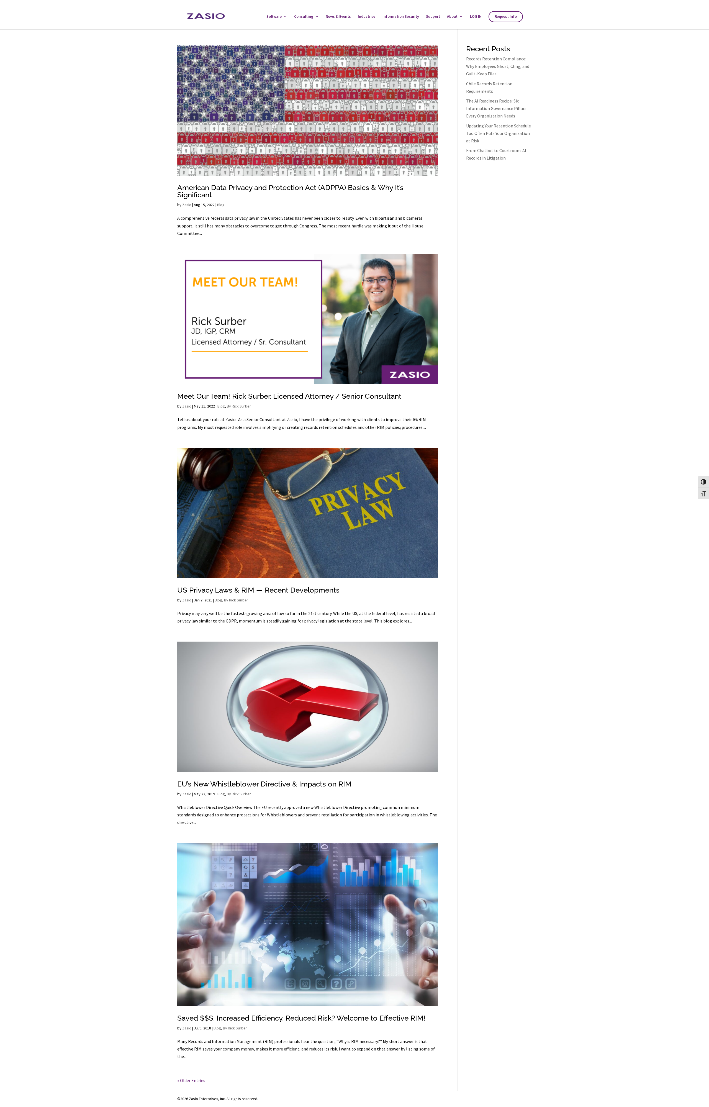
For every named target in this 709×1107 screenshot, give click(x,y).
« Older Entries (191, 1080)
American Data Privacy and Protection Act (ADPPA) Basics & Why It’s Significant (290, 191)
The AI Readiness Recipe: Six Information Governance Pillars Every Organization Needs (496, 108)
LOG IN (476, 16)
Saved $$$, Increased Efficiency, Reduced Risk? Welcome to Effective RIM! (301, 1018)
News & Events (338, 16)
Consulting (303, 16)
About (452, 16)
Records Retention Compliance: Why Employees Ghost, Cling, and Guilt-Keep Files (497, 66)
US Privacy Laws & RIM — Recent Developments (258, 590)
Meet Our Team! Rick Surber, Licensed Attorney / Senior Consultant (289, 396)
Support (433, 16)
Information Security (400, 16)
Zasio (186, 204)
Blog (221, 204)
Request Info (506, 16)
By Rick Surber (239, 406)
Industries (367, 16)
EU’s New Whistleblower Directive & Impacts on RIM (264, 784)
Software (274, 16)
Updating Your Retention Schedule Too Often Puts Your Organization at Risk (498, 133)
